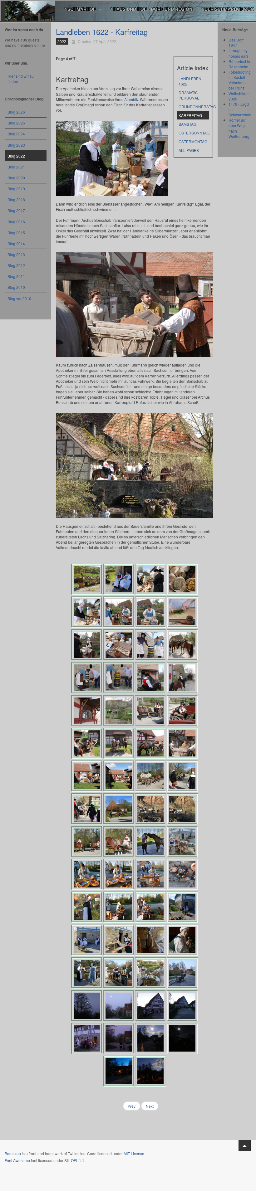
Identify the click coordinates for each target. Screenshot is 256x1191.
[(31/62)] (150, 808)
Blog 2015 (16, 232)
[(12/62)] (182, 644)
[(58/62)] (118, 1038)
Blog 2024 (16, 133)
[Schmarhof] (30, 9)
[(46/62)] (118, 940)
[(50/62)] (118, 973)
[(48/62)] (182, 940)
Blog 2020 (16, 177)
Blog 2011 (16, 276)
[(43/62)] (150, 907)
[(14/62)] (118, 677)
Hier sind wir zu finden (20, 78)
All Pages (189, 150)
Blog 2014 (16, 243)
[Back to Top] (245, 1145)
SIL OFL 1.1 (74, 1160)
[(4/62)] (182, 579)
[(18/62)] (118, 710)
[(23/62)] (150, 743)
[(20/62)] (182, 710)
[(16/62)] (182, 677)
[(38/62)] (118, 874)
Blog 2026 (16, 111)
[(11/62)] (150, 644)
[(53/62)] (86, 1005)
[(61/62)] (118, 1071)
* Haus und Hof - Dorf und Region (151, 9)
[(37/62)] (86, 874)
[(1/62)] (86, 579)
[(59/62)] (150, 1038)
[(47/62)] (150, 940)
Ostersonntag (194, 132)
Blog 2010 (16, 287)
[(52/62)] (182, 973)
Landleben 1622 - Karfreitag (102, 31)
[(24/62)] (182, 743)
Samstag (187, 124)
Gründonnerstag (194, 106)
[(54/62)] (118, 1005)
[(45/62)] (86, 940)
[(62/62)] (150, 1071)
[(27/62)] (150, 776)
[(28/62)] (182, 776)
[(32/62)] (182, 808)
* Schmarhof (81, 9)
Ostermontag (193, 141)
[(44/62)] (182, 907)
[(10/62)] (118, 644)
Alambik (131, 99)
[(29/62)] (86, 808)
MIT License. (134, 1153)
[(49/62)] (86, 973)
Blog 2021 (16, 166)
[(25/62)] (86, 776)
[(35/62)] (150, 841)
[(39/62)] (150, 874)
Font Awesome (17, 1160)
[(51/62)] (150, 973)
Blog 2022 (16, 155)
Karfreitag (190, 115)
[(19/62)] (150, 710)
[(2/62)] (118, 579)
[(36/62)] (182, 841)
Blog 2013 (16, 254)
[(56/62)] (182, 1005)
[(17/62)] (86, 710)
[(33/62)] (86, 841)
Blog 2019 (16, 188)
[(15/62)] (150, 677)
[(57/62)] (86, 1038)
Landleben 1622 (190, 81)
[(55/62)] (150, 1005)
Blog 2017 (16, 210)
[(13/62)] (86, 677)
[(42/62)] (118, 907)
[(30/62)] (118, 808)
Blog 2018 (16, 199)
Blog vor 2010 (19, 298)
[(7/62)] (150, 612)
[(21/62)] (86, 743)
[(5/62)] (86, 612)
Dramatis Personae (189, 95)
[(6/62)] (118, 612)
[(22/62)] (118, 743)
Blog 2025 (16, 122)
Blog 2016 (16, 221)
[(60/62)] (182, 1038)
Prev (131, 1106)
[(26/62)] (118, 776)
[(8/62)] (182, 612)
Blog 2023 (16, 145)
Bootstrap (13, 1153)
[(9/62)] (86, 644)
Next (150, 1106)
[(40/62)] (182, 874)
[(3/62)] (150, 579)
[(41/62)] (86, 907)
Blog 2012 (16, 265)
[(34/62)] (118, 841)
